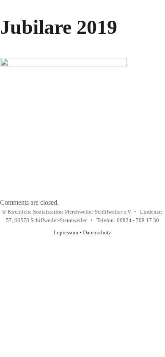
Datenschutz (97, 232)
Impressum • (68, 232)
